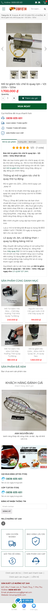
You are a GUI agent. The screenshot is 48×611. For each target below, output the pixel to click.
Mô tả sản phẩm (9, 142)
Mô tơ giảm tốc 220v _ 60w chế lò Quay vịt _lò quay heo (35, 352)
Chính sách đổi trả (13, 573)
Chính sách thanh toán (33, 573)
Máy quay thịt (13, 251)
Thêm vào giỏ (31, 98)
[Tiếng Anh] (39, 2)
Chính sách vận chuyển (19, 577)
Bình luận (32, 142)
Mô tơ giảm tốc (13, 168)
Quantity (5, 94)
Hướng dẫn (22, 142)
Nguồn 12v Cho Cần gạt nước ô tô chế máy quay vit (35, 311)
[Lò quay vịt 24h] (18, 9)
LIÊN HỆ (35, 577)
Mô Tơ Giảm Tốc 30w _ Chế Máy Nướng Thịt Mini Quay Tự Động (12, 312)
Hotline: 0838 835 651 (13, 2)
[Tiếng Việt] (36, 2)
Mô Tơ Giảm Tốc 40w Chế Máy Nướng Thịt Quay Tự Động (12, 352)
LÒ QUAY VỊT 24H (20, 271)
